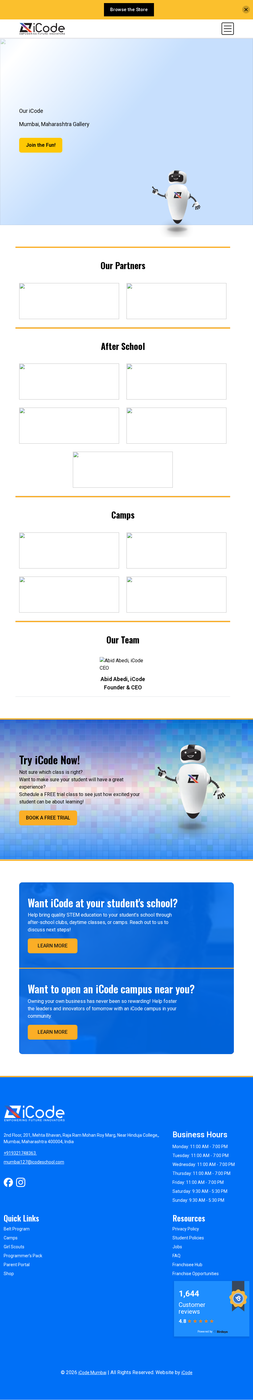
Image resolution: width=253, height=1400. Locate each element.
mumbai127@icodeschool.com (34, 1162)
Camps (11, 1237)
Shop (9, 1273)
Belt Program (17, 1228)
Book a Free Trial (48, 818)
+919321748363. (20, 1153)
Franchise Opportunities (195, 1273)
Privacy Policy (185, 1228)
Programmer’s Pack (23, 1255)
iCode (187, 1372)
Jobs (177, 1246)
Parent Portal (17, 1264)
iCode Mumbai (92, 1372)
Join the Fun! (41, 145)
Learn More (53, 946)
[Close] (246, 10)
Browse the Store (129, 9)
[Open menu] (228, 28)
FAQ (176, 1255)
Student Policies (188, 1237)
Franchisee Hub (187, 1264)
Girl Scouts (14, 1246)
